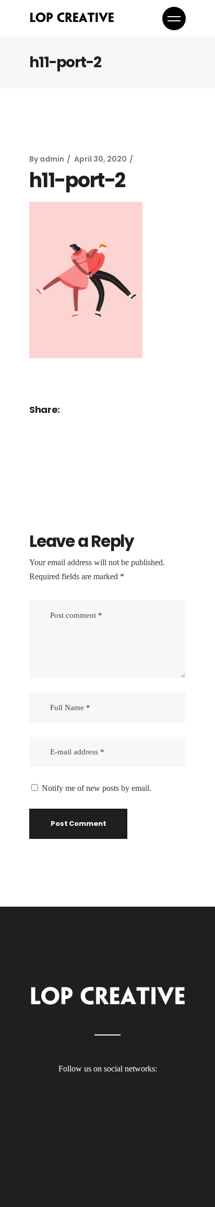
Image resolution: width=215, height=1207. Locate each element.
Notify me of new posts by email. (96, 788)
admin (52, 159)
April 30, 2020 (100, 159)
